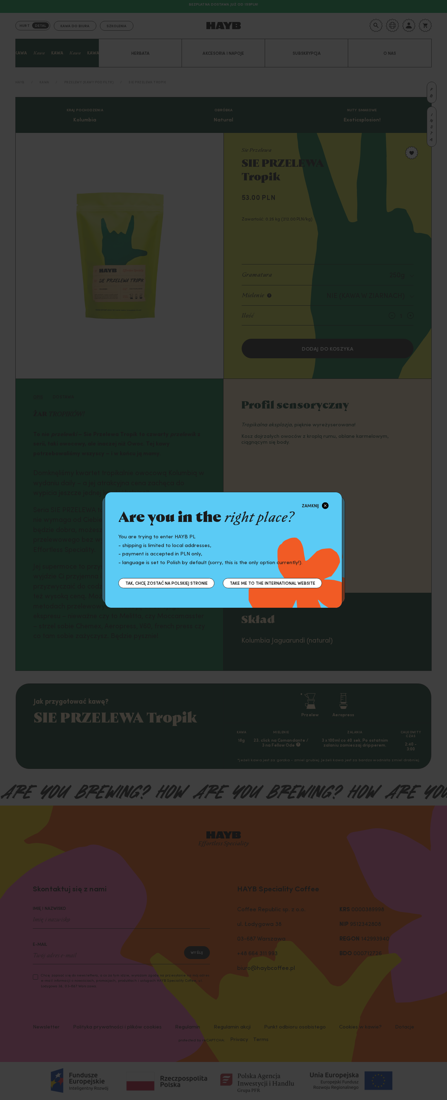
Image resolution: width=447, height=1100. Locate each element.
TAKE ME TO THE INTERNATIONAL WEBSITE (272, 583)
